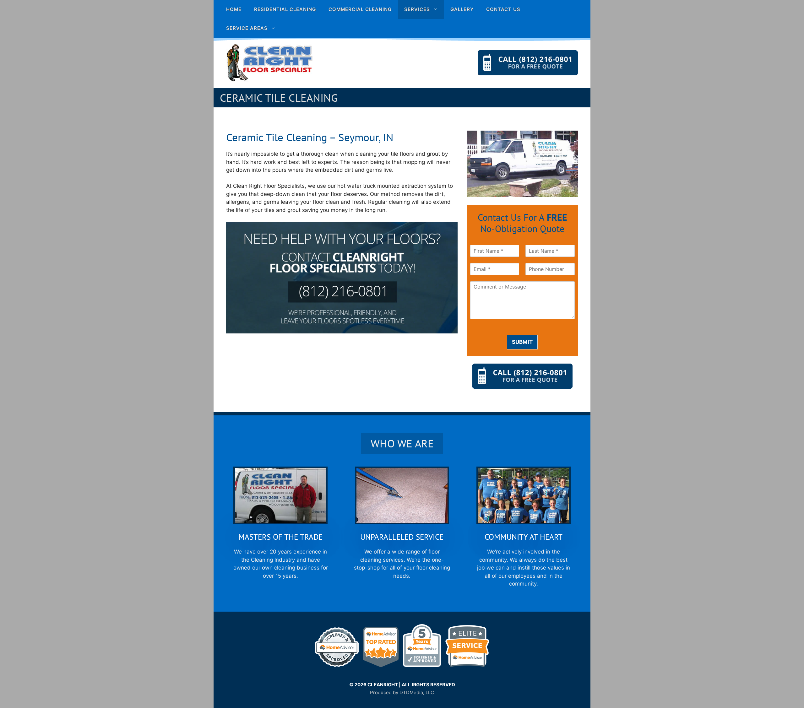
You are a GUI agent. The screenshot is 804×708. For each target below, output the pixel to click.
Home (234, 9)
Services (417, 9)
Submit (522, 342)
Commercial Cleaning (360, 9)
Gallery (462, 9)
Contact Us (503, 9)
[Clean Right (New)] (269, 62)
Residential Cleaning (285, 9)
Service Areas (247, 28)
